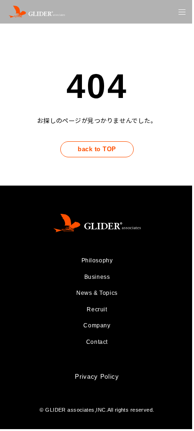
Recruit (97, 309)
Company (96, 325)
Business (97, 277)
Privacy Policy (97, 376)
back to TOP (97, 149)
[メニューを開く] (182, 12)
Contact (97, 342)
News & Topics (97, 293)
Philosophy (97, 260)
